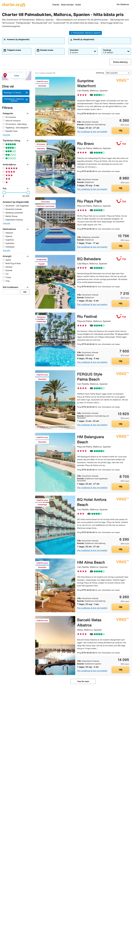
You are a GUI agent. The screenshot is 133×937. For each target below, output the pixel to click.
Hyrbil (78, 5)
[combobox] (35, 41)
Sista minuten (67, 5)
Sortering (100, 73)
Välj (120, 130)
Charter (55, 5)
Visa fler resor (83, 681)
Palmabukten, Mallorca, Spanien (87, 33)
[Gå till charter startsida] (13, 4)
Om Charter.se (123, 4)
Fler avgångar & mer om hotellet (92, 132)
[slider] (3, 192)
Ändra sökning (120, 62)
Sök (24, 292)
